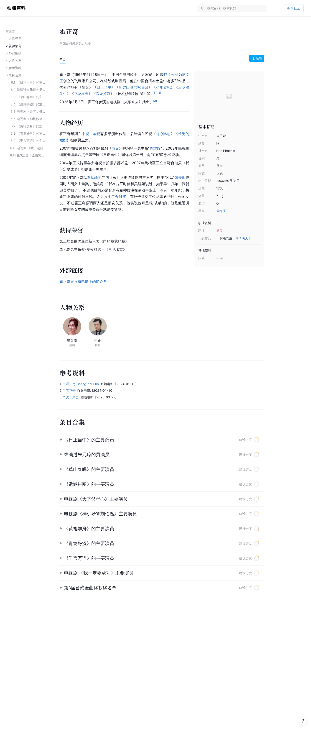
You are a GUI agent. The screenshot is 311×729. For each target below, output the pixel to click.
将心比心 (163, 133)
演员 (219, 231)
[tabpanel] (161, 177)
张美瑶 (180, 177)
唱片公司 (170, 74)
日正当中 (104, 87)
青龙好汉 (103, 93)
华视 (96, 133)
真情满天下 (243, 238)
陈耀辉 (155, 148)
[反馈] (302, 720)
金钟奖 (120, 196)
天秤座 (221, 211)
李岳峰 (92, 177)
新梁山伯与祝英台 (133, 87)
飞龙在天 (81, 93)
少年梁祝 (163, 87)
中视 (85, 133)
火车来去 (72, 397)
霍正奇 (71, 390)
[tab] (62, 59)
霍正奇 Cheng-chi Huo (82, 384)
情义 (115, 148)
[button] (161, 439)
